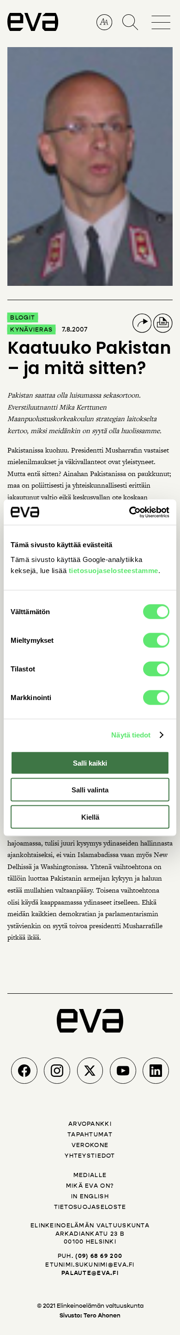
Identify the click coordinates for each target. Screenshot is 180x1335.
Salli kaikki (90, 763)
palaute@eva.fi (90, 1273)
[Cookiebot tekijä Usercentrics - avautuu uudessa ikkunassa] (129, 512)
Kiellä (90, 817)
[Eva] (32, 26)
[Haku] (130, 22)
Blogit (22, 317)
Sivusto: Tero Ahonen (90, 1315)
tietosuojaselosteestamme (113, 570)
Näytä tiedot (130, 735)
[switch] (156, 640)
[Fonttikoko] (104, 22)
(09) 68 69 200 (98, 1256)
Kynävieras (31, 329)
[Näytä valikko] (162, 15)
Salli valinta (90, 790)
